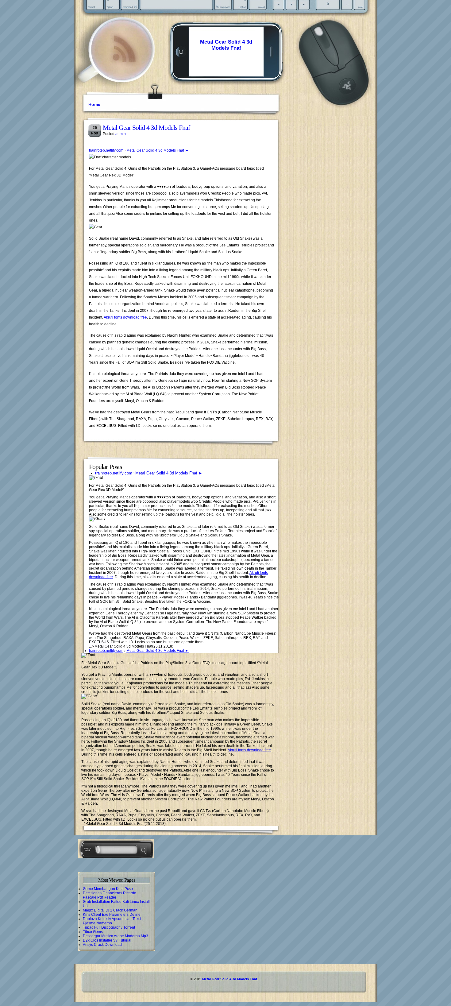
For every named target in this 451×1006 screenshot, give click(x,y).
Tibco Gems (93, 932)
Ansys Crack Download (102, 944)
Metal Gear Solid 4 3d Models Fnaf (226, 45)
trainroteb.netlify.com (106, 150)
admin (120, 134)
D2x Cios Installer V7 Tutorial (107, 940)
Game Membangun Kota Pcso (108, 889)
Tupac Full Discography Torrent (109, 927)
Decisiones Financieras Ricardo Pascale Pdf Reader (109, 895)
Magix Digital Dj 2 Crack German (110, 910)
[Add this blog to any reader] (124, 63)
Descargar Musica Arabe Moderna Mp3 (115, 936)
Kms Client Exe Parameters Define (112, 914)
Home (94, 104)
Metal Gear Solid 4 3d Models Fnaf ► (157, 150)
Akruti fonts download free (125, 317)
